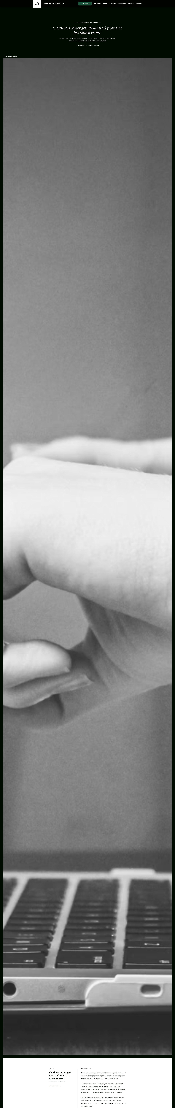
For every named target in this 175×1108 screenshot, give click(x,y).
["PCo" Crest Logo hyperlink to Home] (37, 4)
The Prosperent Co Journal (88, 22)
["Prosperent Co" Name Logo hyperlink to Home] (54, 3)
